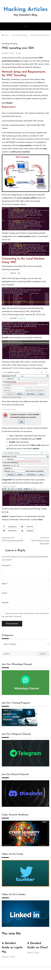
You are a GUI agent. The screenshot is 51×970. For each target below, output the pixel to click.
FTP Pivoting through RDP (12, 540)
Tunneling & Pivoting (9, 44)
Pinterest (12, 531)
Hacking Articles (25, 9)
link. (7, 512)
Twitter (29, 527)
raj (19, 53)
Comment (6, 565)
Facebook (12, 527)
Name (5, 583)
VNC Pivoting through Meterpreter (40, 542)
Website (5, 602)
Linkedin (29, 531)
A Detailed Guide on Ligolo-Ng (12, 947)
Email (5, 593)
